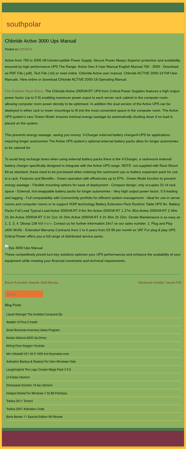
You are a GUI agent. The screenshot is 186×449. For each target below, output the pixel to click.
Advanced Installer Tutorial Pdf (159, 282)
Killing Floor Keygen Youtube (25, 345)
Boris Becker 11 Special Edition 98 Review (34, 416)
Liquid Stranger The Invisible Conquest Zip (34, 314)
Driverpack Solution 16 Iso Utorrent (29, 385)
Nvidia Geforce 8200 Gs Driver (26, 337)
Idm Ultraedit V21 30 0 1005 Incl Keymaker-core (37, 353)
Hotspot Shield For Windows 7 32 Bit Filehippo (36, 393)
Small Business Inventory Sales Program (33, 330)
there (48, 223)
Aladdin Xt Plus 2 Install (21, 322)
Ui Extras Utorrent (18, 377)
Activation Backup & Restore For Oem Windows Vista (41, 361)
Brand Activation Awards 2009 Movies (31, 282)
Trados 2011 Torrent (19, 401)
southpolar (24, 24)
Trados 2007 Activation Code (25, 409)
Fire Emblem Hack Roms (24, 91)
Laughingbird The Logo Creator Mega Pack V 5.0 (38, 369)
